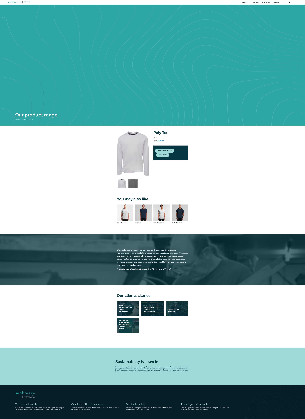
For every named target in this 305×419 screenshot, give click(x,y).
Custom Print (246, 2)
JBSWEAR (24, 119)
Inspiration (276, 2)
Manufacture (266, 2)
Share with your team (165, 150)
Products (256, 2)
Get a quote (163, 155)
